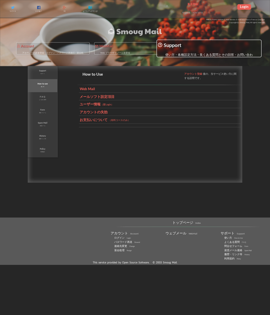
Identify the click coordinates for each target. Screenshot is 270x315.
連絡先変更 (125, 264)
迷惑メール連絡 (238, 269)
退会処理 (123, 269)
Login (244, 7)
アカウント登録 (194, 88)
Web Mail (88, 108)
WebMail (116, 49)
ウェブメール (181, 250)
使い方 (233, 255)
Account (34, 49)
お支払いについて (106, 146)
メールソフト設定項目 (98, 118)
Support (188, 47)
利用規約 (233, 279)
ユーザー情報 (97, 127)
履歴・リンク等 (237, 274)
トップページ (186, 239)
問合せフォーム (236, 264)
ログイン (123, 255)
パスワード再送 (127, 259)
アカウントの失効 (94, 137)
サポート (233, 250)
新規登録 (192, 4)
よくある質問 (235, 259)
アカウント (125, 250)
